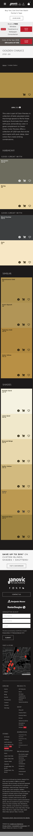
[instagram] (13, 588)
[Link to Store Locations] (16, 661)
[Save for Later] (29, 95)
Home (4, 65)
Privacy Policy (6, 632)
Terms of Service (17, 632)
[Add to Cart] (24, 95)
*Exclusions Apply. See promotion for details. (16, 818)
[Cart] (29, 4)
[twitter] (16, 588)
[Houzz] (23, 588)
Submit (8, 637)
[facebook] (10, 588)
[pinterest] (20, 588)
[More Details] (20, 181)
